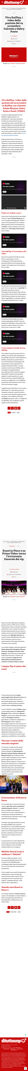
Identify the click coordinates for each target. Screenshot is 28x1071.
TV (9, 8)
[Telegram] (15, 408)
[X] (12, 408)
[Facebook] (9, 408)
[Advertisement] (14, 81)
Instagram (22, 63)
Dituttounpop (5, 8)
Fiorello (13, 412)
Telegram (12, 63)
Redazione (14, 36)
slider (18, 412)
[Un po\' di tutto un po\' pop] (14, 1040)
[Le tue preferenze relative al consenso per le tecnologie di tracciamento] (25, 1068)
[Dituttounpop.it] (14, 2)
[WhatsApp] (19, 408)
